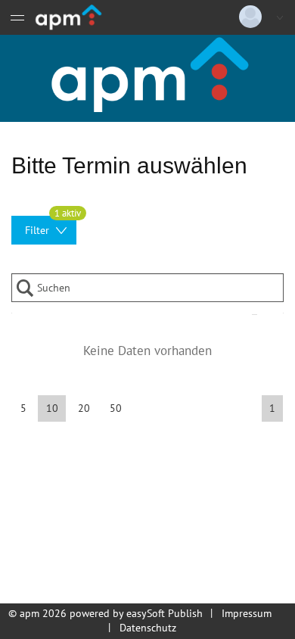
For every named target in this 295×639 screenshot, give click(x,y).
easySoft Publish (164, 613)
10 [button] (52, 408)
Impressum (247, 613)
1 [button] (272, 408)
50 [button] (116, 408)
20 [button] (84, 408)
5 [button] (23, 408)
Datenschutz (148, 627)
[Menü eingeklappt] (17, 17)
